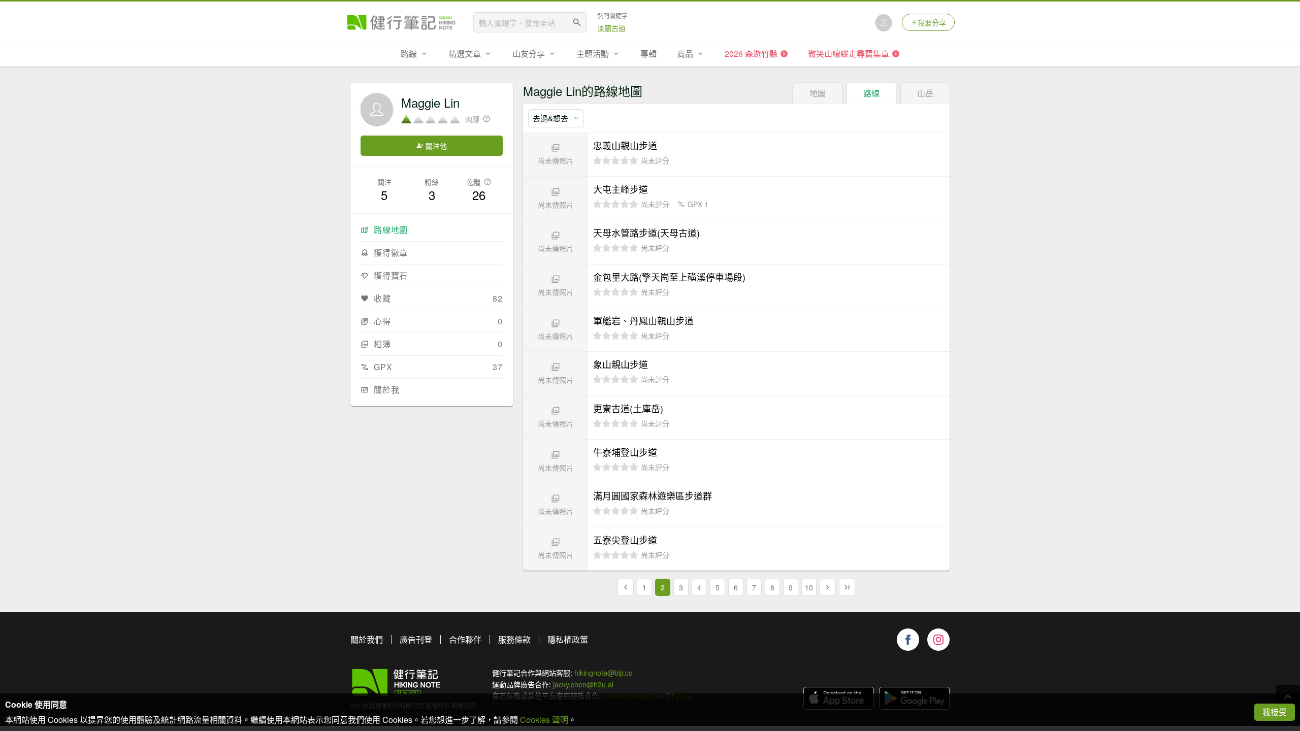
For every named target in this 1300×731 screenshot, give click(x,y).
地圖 (817, 93)
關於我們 (366, 639)
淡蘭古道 (611, 28)
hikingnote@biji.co (603, 673)
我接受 (1274, 712)
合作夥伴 (465, 639)
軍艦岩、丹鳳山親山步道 (643, 320)
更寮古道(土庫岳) (628, 408)
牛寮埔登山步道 (625, 451)
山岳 (925, 93)
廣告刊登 (416, 639)
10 (809, 587)
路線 (871, 93)
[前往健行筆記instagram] (938, 639)
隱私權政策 (567, 639)
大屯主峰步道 (620, 188)
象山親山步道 (620, 364)
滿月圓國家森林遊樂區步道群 (652, 495)
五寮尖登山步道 (625, 539)
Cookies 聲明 (544, 719)
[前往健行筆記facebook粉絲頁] (908, 639)
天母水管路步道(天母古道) (646, 232)
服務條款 (514, 639)
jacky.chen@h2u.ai (583, 684)
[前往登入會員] (883, 22)
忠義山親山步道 (625, 145)
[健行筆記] (401, 22)
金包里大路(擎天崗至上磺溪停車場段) (669, 276)
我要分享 (932, 22)
